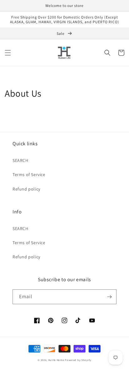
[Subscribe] (109, 296)
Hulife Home (56, 360)
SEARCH (20, 160)
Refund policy (26, 189)
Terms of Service (29, 174)
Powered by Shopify (78, 360)
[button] (8, 53)
